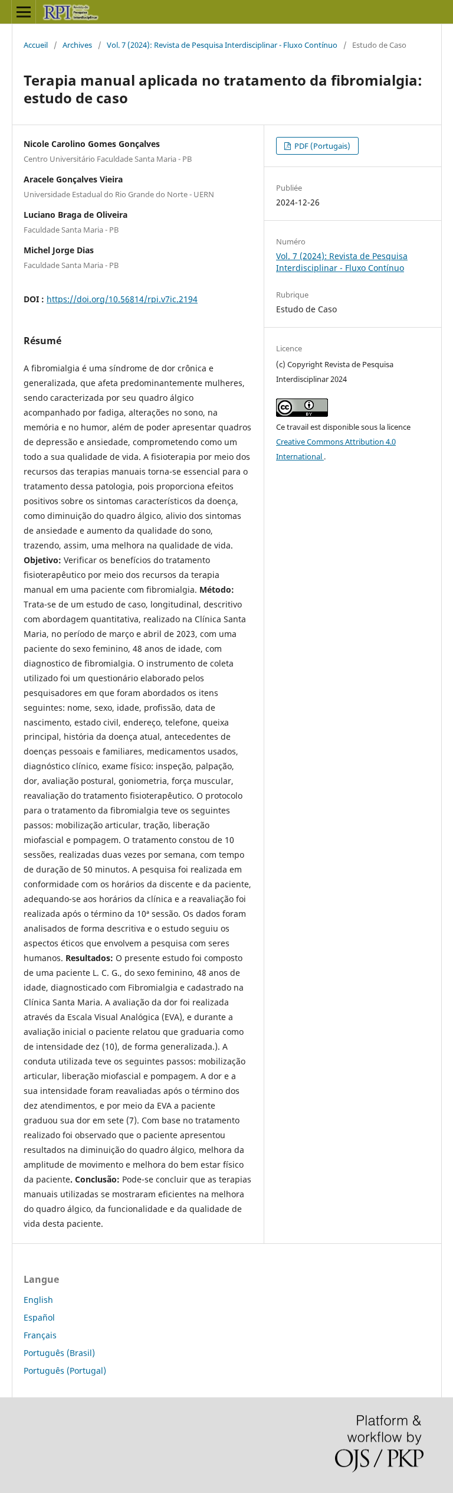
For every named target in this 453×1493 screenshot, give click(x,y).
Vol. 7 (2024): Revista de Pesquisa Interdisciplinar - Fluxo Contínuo (222, 45)
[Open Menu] (23, 12)
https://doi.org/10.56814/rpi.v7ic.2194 (122, 299)
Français (40, 1335)
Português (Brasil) (59, 1352)
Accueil (36, 45)
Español (39, 1317)
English (38, 1299)
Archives (77, 45)
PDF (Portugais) (321, 146)
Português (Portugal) (65, 1370)
